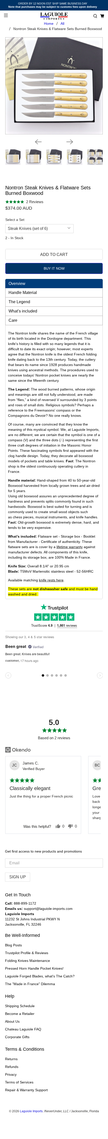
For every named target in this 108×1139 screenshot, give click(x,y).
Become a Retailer (19, 1014)
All (62, 23)
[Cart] (102, 16)
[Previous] (38, 142)
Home (48, 23)
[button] (95, 16)
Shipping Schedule (20, 1006)
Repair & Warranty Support (26, 1090)
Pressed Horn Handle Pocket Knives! (34, 968)
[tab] (54, 283)
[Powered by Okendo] (18, 750)
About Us (12, 1021)
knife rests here (51, 580)
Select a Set (14, 220)
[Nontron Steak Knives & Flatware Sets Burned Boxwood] (54, 86)
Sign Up (17, 877)
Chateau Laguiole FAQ (23, 1029)
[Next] (70, 142)
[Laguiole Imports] (54, 16)
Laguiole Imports (31, 1111)
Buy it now (54, 268)
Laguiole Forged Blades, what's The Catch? (40, 976)
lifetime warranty (70, 547)
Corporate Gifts (17, 1037)
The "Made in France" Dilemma (30, 984)
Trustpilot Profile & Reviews (26, 953)
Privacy (11, 1074)
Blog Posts (13, 945)
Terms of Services (19, 1082)
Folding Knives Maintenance (27, 961)
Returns (11, 1059)
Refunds (11, 1067)
